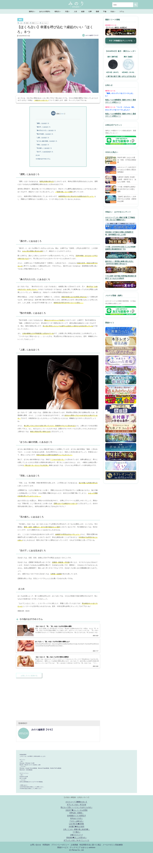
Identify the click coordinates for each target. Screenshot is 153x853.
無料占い (32, 11)
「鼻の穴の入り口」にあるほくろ (46, 130)
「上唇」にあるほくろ (42, 137)
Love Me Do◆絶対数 (76, 823)
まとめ (38, 155)
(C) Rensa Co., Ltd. (76, 850)
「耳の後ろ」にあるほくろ (44, 148)
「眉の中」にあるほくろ (43, 127)
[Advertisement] (58, 218)
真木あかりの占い (76, 818)
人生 (75, 11)
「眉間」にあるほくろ (42, 123)
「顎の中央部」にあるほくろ (44, 134)
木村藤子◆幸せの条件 (76, 826)
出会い (113, 11)
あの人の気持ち (44, 11)
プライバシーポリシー (60, 844)
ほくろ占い (45, 23)
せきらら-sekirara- (88, 847)
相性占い (58, 11)
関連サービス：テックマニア (69, 847)
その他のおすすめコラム (43, 159)
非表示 (62, 113)
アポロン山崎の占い (76, 821)
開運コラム (35, 23)
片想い (67, 11)
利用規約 (46, 844)
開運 (20, 20)
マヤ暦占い (76, 832)
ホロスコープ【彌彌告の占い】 (76, 801)
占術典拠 (74, 844)
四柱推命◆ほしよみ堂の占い (76, 837)
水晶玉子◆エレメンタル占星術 (76, 810)
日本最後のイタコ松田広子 (76, 815)
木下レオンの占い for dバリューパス (76, 840)
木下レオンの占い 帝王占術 (76, 804)
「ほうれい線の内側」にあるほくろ (46, 141)
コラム (121, 11)
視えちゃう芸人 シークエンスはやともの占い (76, 807)
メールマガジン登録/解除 (113, 844)
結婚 (82, 11)
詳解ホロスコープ (76, 834)
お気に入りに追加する (29, 675)
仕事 (90, 11)
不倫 (104, 11)
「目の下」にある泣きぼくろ (44, 152)
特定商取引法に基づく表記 (90, 844)
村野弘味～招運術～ (76, 812)
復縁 (97, 11)
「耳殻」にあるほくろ (42, 145)
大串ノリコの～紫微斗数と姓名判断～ (76, 829)
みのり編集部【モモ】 (92, 35)
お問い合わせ (35, 844)
